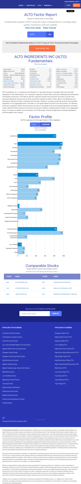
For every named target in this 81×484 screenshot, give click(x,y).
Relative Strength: (8, 81)
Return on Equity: (61, 69)
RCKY (7, 282)
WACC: (58, 77)
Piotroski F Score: (35, 83)
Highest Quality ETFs (61, 341)
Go (50, 34)
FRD (43, 282)
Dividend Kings (7, 403)
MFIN (43, 288)
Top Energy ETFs (60, 383)
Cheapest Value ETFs (62, 333)
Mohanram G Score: (36, 85)
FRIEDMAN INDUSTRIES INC (62, 282)
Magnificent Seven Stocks (11, 380)
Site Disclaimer (40, 420)
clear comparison (40, 130)
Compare (46, 124)
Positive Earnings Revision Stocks (13, 399)
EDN (43, 294)
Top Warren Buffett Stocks (11, 333)
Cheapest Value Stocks (10, 352)
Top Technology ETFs (62, 372)
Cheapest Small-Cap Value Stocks (13, 356)
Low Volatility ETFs (61, 345)
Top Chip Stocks (7, 383)
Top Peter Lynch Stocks (10, 341)
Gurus (21, 5)
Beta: (57, 85)
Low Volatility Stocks (9, 376)
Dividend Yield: (34, 79)
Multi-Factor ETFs (60, 368)
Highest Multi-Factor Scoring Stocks (14, 349)
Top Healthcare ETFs (62, 380)
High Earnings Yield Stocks (11, 387)
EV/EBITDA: (33, 77)
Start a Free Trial (42, 48)
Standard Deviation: (9, 85)
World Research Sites (72, 1)
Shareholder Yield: (35, 81)
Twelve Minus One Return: (11, 83)
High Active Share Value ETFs (64, 349)
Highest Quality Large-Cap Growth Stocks (16, 368)
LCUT (7, 288)
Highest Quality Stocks (9, 364)
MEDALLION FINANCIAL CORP (63, 288)
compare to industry (40, 128)
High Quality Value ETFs (62, 356)
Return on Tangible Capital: (64, 73)
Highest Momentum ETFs (63, 337)
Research (47, 5)
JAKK (7, 294)
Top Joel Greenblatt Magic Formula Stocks (16, 345)
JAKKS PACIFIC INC (21, 294)
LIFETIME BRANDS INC (22, 288)
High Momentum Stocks (10, 360)
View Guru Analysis (40, 64)
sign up (76, 5)
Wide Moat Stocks (8, 372)
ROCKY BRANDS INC (21, 282)
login (68, 5)
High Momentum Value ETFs (64, 360)
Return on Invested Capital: (64, 75)
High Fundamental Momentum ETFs (67, 364)
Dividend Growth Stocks (10, 391)
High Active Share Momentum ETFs (66, 352)
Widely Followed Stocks (10, 395)
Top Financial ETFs (61, 376)
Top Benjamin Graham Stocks (12, 337)
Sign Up (55, 314)
